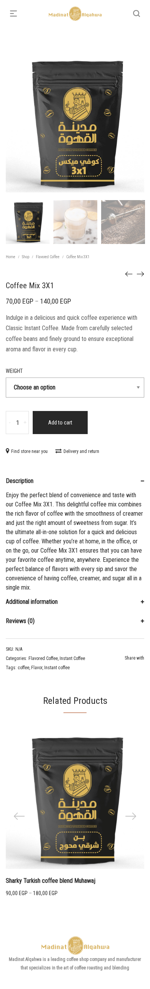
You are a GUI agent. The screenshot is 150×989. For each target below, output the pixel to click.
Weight (14, 371)
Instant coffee (57, 667)
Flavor (36, 667)
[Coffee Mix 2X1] (140, 273)
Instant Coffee (72, 658)
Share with (134, 658)
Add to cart (60, 422)
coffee (23, 667)
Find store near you (29, 451)
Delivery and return (81, 451)
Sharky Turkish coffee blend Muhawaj (50, 880)
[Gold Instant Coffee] (129, 273)
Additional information (32, 601)
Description (19, 480)
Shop (25, 257)
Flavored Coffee (48, 257)
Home (10, 257)
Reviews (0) (20, 621)
